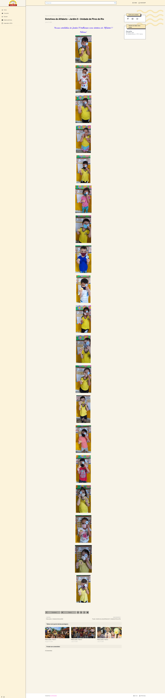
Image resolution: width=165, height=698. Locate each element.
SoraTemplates (53, 695)
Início (135, 2)
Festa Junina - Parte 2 (102, 639)
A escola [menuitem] (6, 13)
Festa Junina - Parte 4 (50, 639)
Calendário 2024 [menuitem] (8, 23)
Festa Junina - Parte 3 (76, 639)
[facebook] (1, 697)
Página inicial (48, 15)
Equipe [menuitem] (5, 16)
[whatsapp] (137, 18)
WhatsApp (143, 2)
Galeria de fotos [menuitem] (8, 20)
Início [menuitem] (5, 10)
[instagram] (3, 697)
